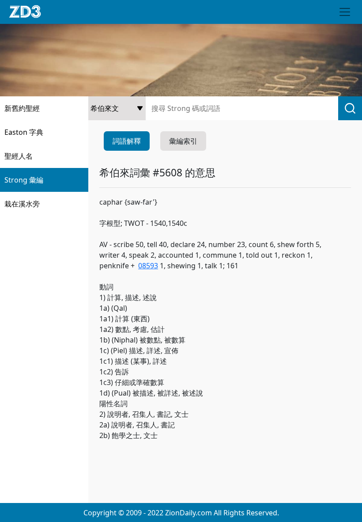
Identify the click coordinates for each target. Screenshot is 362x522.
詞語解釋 (127, 141)
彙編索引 (183, 141)
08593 (148, 266)
